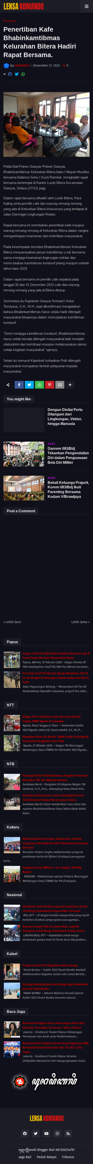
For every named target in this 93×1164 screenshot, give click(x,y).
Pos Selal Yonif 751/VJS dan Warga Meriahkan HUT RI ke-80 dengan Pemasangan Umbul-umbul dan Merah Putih (56, 678)
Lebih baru (13, 622)
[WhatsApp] (23, 74)
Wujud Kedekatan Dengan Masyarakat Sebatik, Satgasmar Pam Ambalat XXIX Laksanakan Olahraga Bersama (55, 843)
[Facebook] (10, 74)
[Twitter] (17, 74)
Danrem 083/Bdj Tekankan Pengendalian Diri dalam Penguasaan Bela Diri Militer (68, 455)
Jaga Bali (25, 1157)
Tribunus (68, 1157)
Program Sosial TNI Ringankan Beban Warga (50, 965)
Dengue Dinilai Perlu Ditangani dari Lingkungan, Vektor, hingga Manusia (65, 417)
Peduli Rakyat (46, 1157)
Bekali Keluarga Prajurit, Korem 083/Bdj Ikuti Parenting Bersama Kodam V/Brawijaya (68, 490)
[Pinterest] (49, 385)
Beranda (9, 21)
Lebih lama (79, 622)
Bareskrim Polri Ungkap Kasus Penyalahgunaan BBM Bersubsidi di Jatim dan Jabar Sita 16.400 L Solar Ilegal (55, 1048)
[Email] (59, 385)
